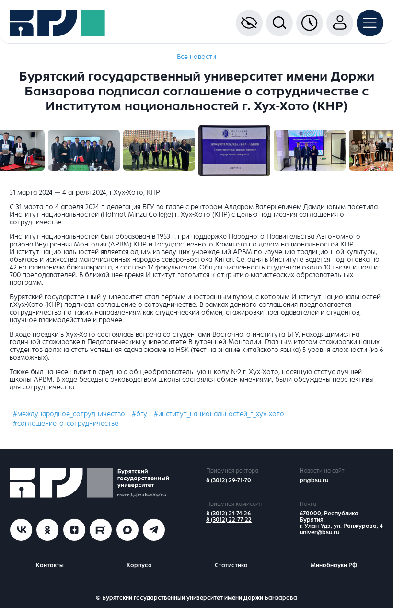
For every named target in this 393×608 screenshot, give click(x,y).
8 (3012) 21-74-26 (228, 513)
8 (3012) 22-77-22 (229, 520)
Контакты (50, 565)
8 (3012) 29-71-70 (228, 480)
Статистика (231, 565)
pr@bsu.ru (314, 480)
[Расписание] (309, 23)
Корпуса (139, 565)
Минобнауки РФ (334, 565)
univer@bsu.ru (319, 532)
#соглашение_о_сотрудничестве (65, 423)
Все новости (196, 56)
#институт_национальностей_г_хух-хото (219, 414)
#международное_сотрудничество (69, 414)
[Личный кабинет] (339, 23)
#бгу (139, 414)
